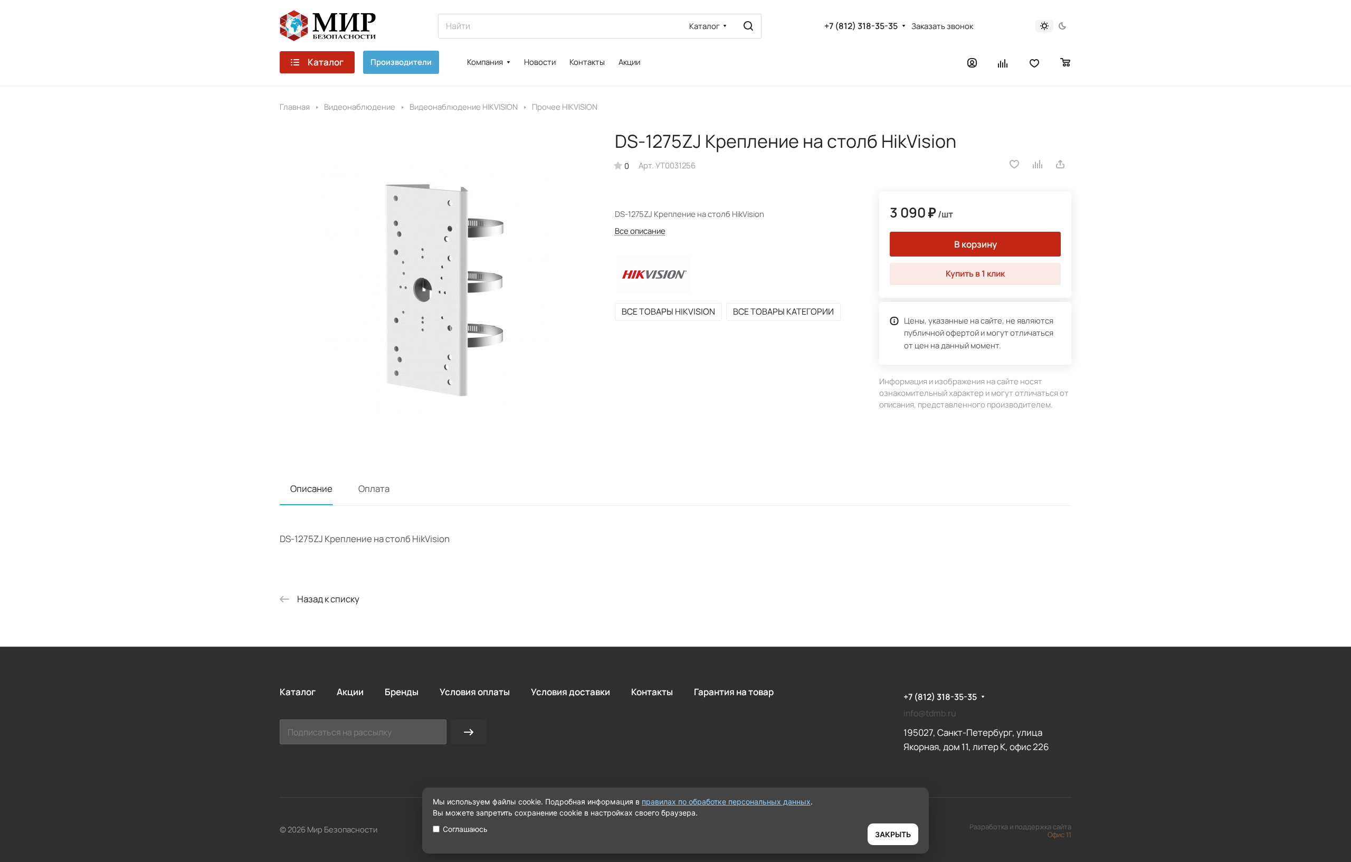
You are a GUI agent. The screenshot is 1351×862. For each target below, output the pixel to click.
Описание (311, 488)
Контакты (652, 692)
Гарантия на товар (734, 692)
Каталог (298, 692)
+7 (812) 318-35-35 (861, 26)
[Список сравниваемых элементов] (1003, 62)
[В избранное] (1014, 164)
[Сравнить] (1038, 164)
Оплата (373, 488)
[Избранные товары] (1034, 62)
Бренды (401, 692)
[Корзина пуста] (1065, 62)
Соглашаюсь (465, 829)
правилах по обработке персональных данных (726, 801)
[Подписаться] (469, 731)
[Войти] (972, 62)
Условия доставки (570, 692)
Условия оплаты (475, 692)
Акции (350, 692)
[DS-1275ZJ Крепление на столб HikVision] (436, 287)
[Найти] (748, 26)
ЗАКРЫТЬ (893, 834)
